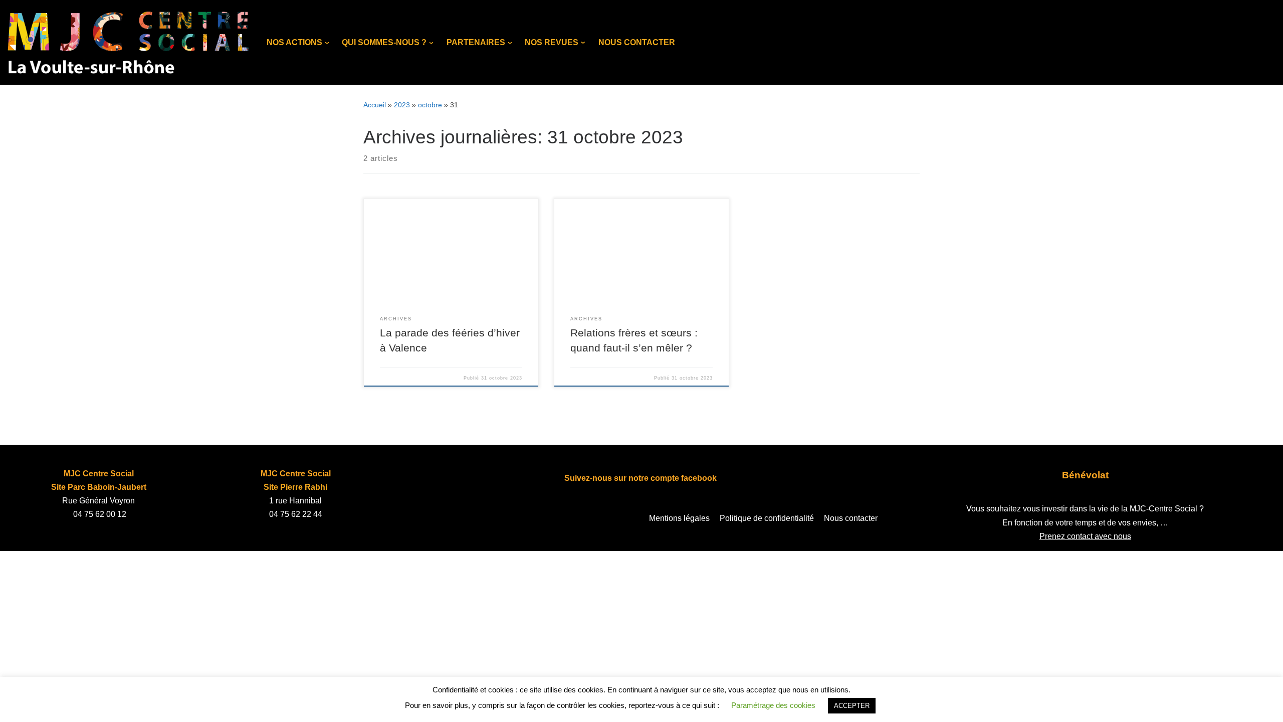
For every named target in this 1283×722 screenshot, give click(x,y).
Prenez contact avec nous (1085, 536)
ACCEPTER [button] (852, 705)
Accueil (374, 105)
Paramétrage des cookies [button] (773, 705)
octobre (430, 105)
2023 (402, 105)
